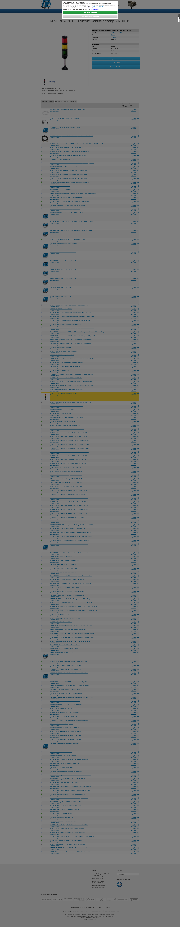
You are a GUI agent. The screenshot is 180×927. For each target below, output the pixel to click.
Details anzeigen (94, 9)
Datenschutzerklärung (97, 6)
